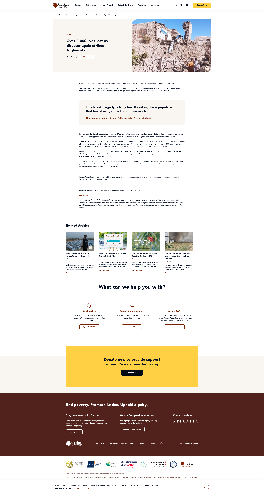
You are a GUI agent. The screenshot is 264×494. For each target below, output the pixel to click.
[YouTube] (192, 421)
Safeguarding (164, 443)
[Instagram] (92, 57)
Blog (75, 15)
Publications (113, 443)
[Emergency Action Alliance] (159, 464)
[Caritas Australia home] (61, 5)
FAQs (132, 443)
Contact (153, 443)
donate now (83, 195)
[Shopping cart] (186, 5)
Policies (124, 443)
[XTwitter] (84, 57)
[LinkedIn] (88, 57)
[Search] (175, 5)
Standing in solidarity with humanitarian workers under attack (78, 256)
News (68, 15)
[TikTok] (196, 421)
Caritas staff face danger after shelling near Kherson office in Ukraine (178, 256)
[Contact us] (181, 5)
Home (60, 15)
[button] (78, 5)
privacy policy (83, 488)
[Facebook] (79, 57)
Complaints (142, 443)
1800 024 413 (100, 443)
